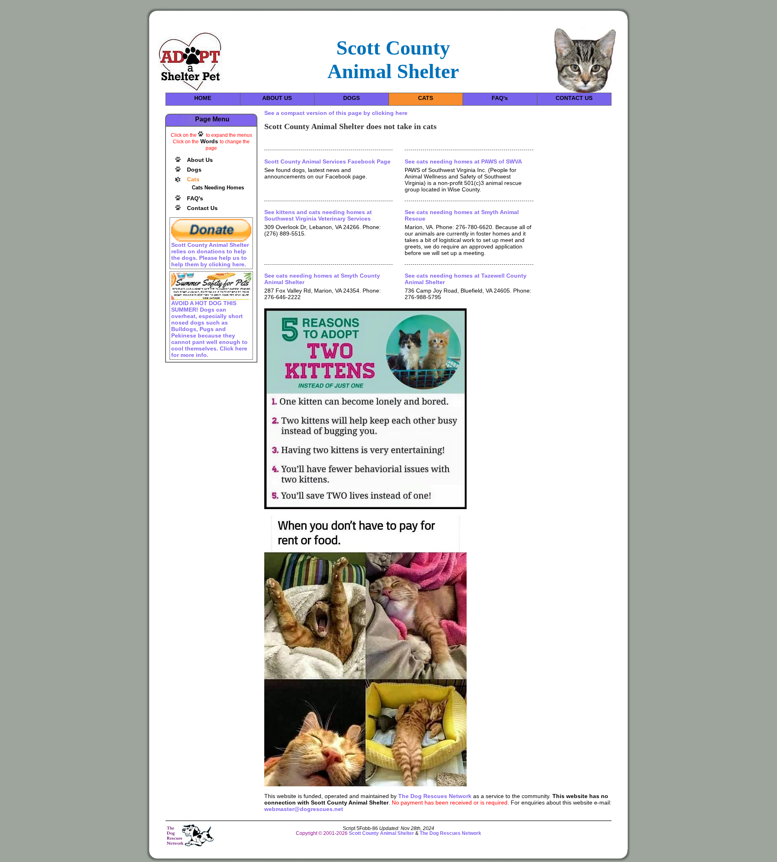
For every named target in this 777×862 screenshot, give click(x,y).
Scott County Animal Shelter (381, 833)
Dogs (194, 169)
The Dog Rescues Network (434, 796)
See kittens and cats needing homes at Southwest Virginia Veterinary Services (318, 215)
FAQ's (500, 98)
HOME (202, 98)
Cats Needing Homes (218, 188)
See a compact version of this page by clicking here (336, 113)
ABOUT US (277, 98)
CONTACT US (574, 98)
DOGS (351, 98)
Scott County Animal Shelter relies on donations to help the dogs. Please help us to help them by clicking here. (210, 255)
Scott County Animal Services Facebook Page (327, 161)
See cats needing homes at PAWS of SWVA (463, 161)
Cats (193, 179)
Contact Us (202, 208)
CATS (425, 98)
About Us (200, 160)
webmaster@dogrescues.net (303, 809)
